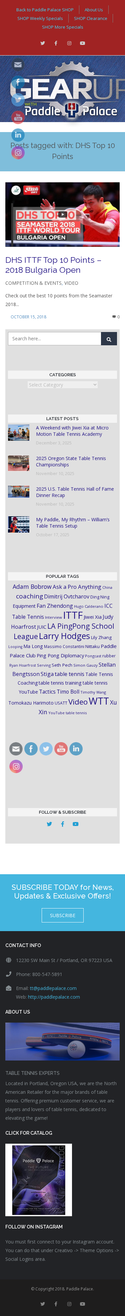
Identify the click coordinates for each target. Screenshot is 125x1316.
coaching (29, 596)
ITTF (73, 615)
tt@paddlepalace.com (53, 988)
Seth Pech (62, 665)
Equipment (24, 606)
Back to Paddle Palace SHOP (45, 10)
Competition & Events (33, 283)
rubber (109, 656)
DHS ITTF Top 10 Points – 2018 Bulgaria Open (53, 265)
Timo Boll (68, 691)
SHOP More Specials (62, 27)
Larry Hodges (64, 635)
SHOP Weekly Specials (40, 18)
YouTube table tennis (67, 712)
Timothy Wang (93, 692)
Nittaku (92, 646)
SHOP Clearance (90, 18)
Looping (15, 646)
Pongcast (93, 655)
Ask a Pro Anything (77, 586)
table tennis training (60, 683)
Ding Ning (99, 597)
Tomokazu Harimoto (31, 703)
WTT (99, 700)
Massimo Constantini (64, 646)
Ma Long (33, 646)
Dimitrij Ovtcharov (66, 596)
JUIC (41, 626)
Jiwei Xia (93, 616)
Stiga (47, 674)
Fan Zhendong (55, 605)
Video (71, 283)
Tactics (47, 691)
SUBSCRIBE (62, 915)
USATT (61, 703)
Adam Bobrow (32, 586)
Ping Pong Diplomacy (60, 655)
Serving (44, 665)
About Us (94, 10)
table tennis (69, 674)
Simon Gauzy (85, 665)
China (107, 587)
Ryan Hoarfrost (22, 665)
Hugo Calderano (88, 606)
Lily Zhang (101, 637)
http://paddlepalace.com (54, 997)
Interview (53, 617)
